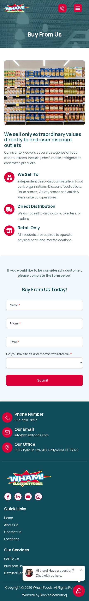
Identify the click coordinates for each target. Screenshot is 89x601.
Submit (42, 380)
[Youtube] (28, 496)
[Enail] (38, 496)
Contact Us (13, 532)
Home (8, 517)
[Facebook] (8, 496)
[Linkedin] (18, 496)
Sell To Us (11, 559)
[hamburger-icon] (78, 8)
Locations (11, 539)
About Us (11, 525)
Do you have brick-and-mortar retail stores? (39, 354)
